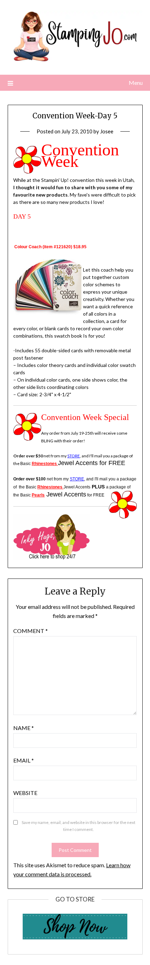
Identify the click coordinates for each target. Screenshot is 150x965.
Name (23, 727)
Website (25, 792)
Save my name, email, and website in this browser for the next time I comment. (78, 826)
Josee (106, 131)
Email (23, 760)
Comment (30, 630)
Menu (136, 82)
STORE (73, 455)
